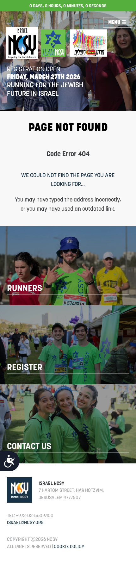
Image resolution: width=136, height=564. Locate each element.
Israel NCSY (51, 483)
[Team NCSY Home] (53, 43)
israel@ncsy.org (25, 522)
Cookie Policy (69, 546)
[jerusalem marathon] (88, 43)
